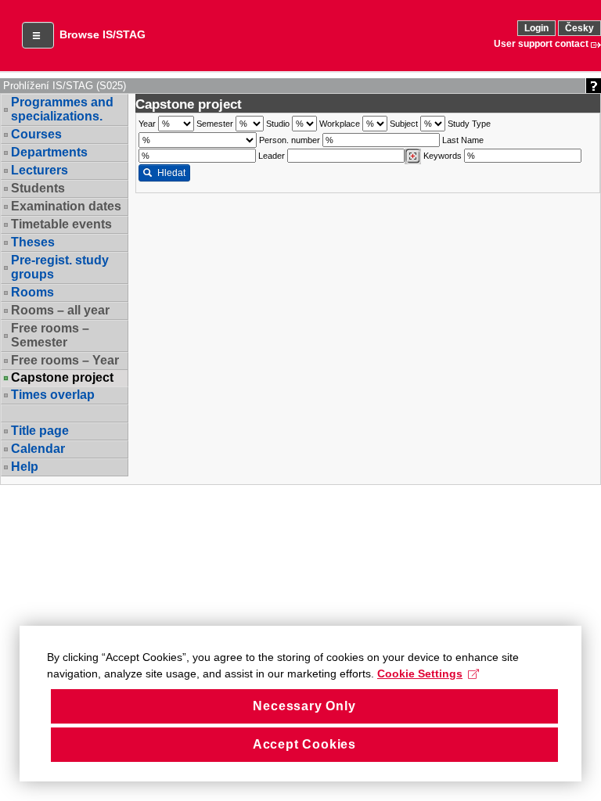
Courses (36, 134)
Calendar (38, 448)
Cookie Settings (419, 673)
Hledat (171, 172)
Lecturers (39, 170)
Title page (40, 430)
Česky (579, 28)
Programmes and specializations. (62, 109)
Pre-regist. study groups (60, 267)
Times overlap (53, 394)
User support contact (541, 43)
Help (24, 466)
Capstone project (62, 378)
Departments (49, 152)
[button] (38, 35)
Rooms (32, 292)
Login (536, 28)
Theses (33, 242)
